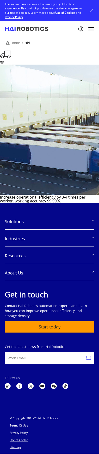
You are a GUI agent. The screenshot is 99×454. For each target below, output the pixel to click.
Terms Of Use (19, 425)
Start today (50, 327)
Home (15, 42)
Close (91, 10)
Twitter (31, 386)
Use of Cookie (19, 440)
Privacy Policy (14, 17)
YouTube (42, 386)
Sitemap (15, 447)
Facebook (19, 386)
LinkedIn (8, 386)
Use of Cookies (65, 13)
